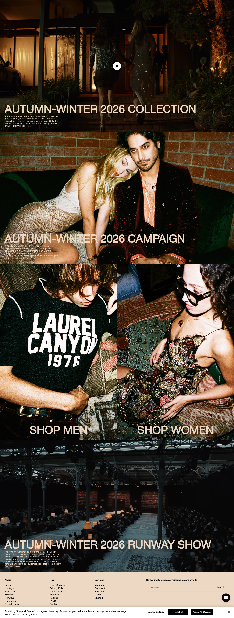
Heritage (9, 588)
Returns (54, 597)
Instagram (100, 585)
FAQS (53, 601)
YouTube (99, 591)
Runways (9, 597)
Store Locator (12, 604)
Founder (9, 585)
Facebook (100, 588)
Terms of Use (57, 591)
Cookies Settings (156, 612)
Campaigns (11, 601)
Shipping (54, 594)
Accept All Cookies (202, 612)
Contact (54, 604)
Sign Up (220, 587)
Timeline (9, 594)
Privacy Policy (57, 588)
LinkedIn (99, 597)
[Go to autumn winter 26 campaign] (117, 198)
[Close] (228, 612)
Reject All (178, 612)
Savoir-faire (11, 591)
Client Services (58, 585)
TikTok (98, 594)
